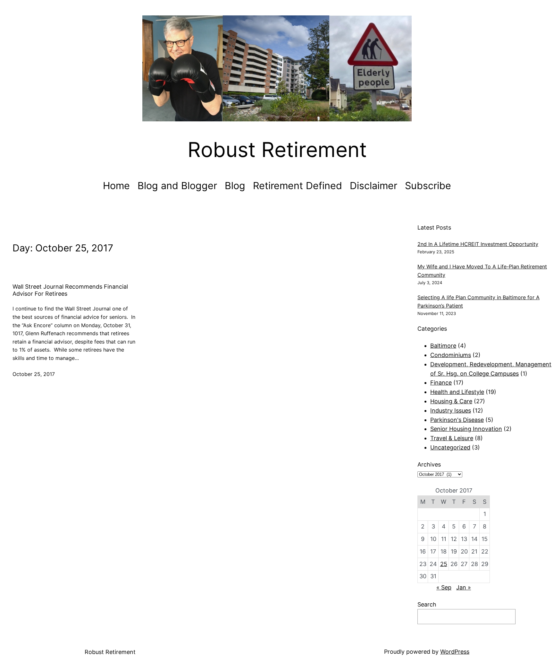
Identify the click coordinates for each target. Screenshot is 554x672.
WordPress (454, 651)
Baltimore (443, 345)
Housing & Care (451, 401)
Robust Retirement (277, 149)
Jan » (463, 587)
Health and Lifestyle (457, 391)
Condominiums (450, 355)
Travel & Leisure (451, 438)
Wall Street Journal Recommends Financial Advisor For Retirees (70, 290)
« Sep (443, 587)
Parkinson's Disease (457, 419)
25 (443, 564)
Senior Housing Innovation (466, 428)
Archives (429, 464)
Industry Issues (450, 410)
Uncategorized (450, 447)
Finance (441, 382)
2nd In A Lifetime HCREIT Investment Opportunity (477, 244)
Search (426, 604)
